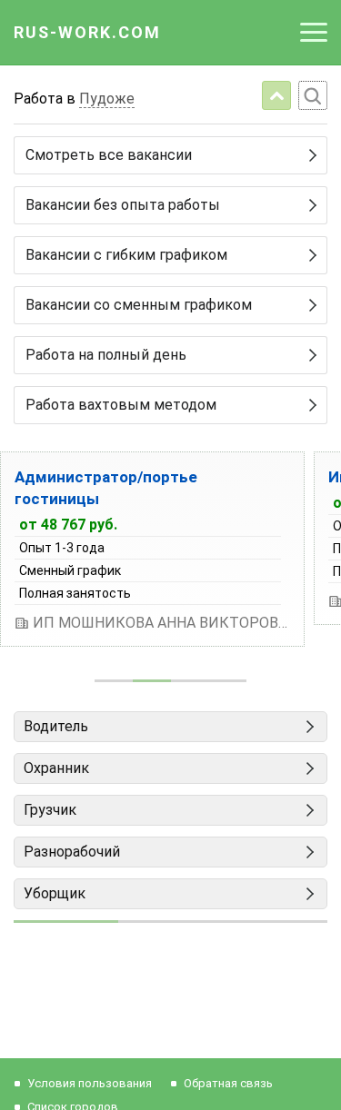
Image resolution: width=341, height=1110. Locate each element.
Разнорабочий (72, 851)
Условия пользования (89, 1083)
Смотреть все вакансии (108, 155)
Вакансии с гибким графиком (126, 254)
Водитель (56, 726)
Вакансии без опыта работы (122, 204)
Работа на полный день (105, 354)
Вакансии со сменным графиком (138, 304)
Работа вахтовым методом (120, 404)
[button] (114, 681)
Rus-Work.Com (87, 32)
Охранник (56, 768)
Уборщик (54, 893)
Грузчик (50, 809)
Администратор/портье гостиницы (106, 488)
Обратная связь (228, 1083)
